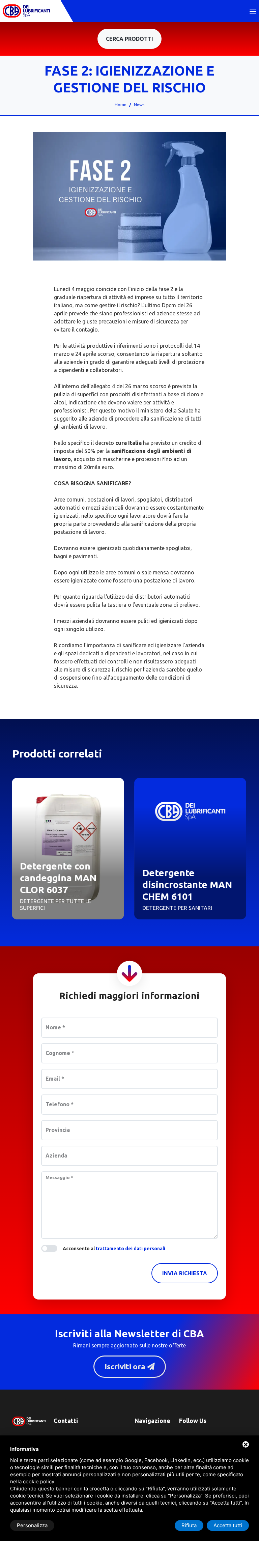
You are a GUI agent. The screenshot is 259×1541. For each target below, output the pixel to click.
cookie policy (38, 1481)
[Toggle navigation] (253, 12)
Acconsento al (114, 1248)
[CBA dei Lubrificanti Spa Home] (26, 11)
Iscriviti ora (126, 1366)
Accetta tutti (227, 1525)
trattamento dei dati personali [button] (130, 1248)
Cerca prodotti (129, 39)
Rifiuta (189, 1525)
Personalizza (32, 1525)
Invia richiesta (184, 1273)
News (139, 104)
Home (120, 104)
